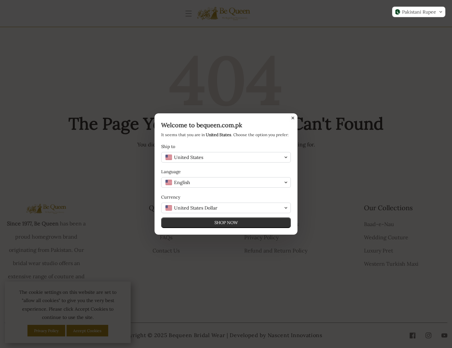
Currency (170, 197)
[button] (418, 12)
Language (171, 171)
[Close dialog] (293, 118)
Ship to (168, 146)
